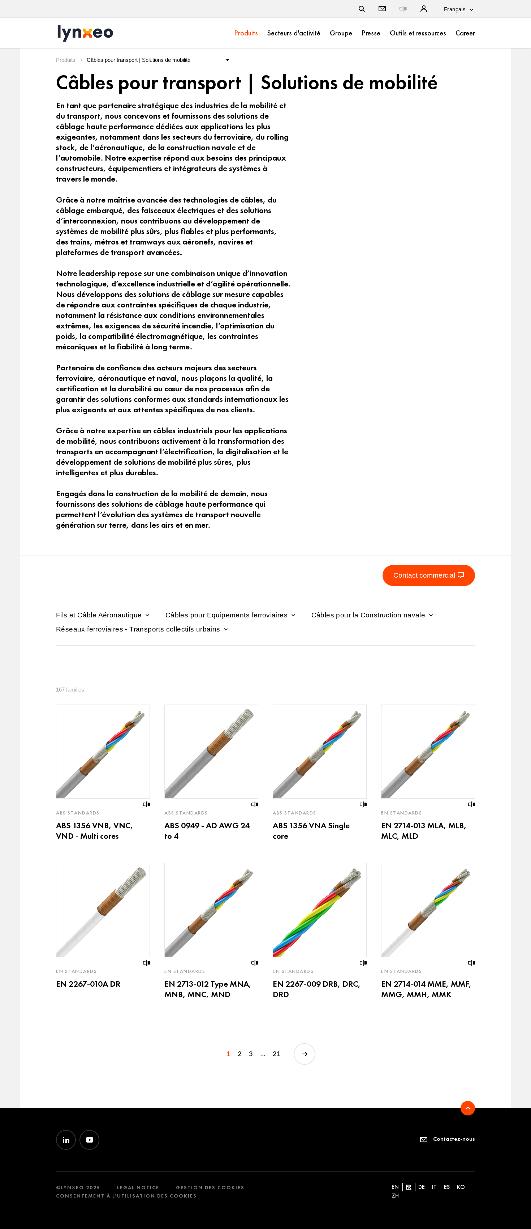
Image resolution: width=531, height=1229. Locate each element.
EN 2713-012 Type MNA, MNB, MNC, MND (208, 989)
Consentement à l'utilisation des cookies (126, 1196)
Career (465, 33)
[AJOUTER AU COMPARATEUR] (146, 804)
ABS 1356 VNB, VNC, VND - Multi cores (94, 830)
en (395, 1186)
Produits (246, 33)
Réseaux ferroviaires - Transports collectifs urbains (139, 629)
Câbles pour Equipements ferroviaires (227, 615)
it (434, 1186)
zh (395, 1195)
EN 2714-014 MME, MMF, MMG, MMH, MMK (426, 989)
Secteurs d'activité (293, 33)
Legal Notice (138, 1188)
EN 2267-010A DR (88, 984)
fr (408, 1186)
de (421, 1186)
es (447, 1186)
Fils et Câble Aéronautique (100, 615)
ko (461, 1186)
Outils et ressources (418, 33)
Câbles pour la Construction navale (369, 615)
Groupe (341, 33)
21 (277, 1054)
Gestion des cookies (210, 1188)
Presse (371, 33)
